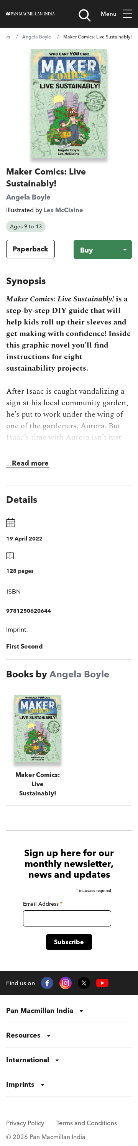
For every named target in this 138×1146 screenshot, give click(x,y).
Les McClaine (63, 210)
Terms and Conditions (86, 1123)
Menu (109, 13)
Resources (23, 1035)
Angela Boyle (36, 37)
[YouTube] (102, 983)
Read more (30, 463)
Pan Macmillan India (39, 1010)
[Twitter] (84, 983)
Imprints (20, 1084)
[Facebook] (47, 983)
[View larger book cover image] (69, 103)
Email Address (42, 903)
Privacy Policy (25, 1123)
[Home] (30, 13)
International (27, 1059)
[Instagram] (65, 983)
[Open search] (85, 15)
